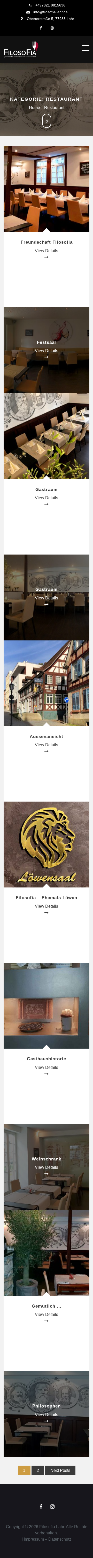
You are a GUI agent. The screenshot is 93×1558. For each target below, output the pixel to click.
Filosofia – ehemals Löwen (46, 897)
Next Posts (60, 1470)
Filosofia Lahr (51, 1527)
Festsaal (46, 342)
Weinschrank (46, 1159)
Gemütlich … (46, 1306)
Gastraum (46, 489)
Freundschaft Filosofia (47, 242)
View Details (46, 251)
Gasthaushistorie (46, 1058)
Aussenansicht (46, 736)
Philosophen (46, 1406)
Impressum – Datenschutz (47, 1539)
